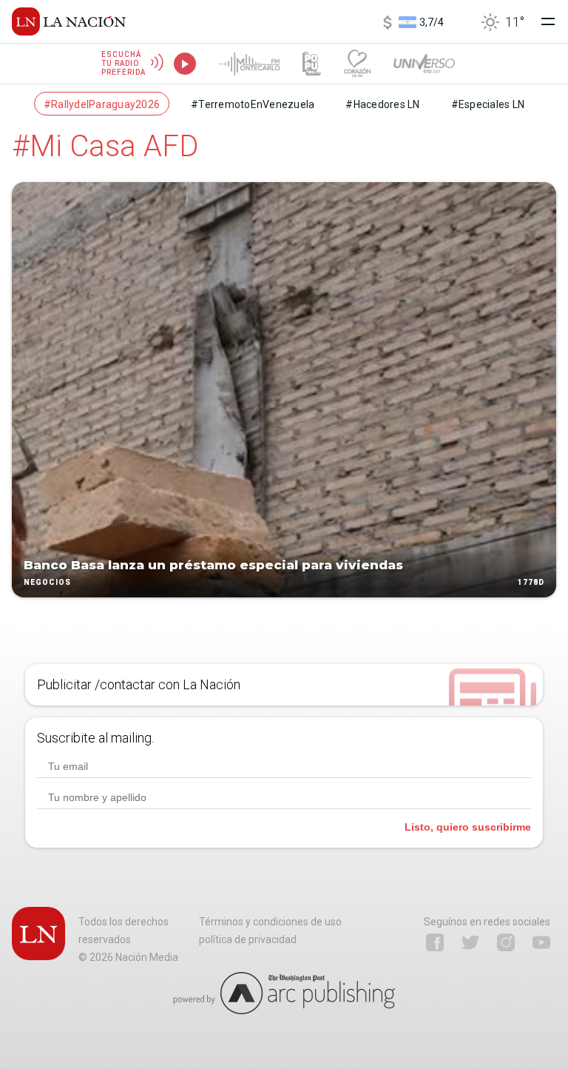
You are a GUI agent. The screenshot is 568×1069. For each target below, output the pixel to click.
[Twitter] (470, 942)
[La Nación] (69, 21)
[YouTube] (541, 942)
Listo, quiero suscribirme (468, 827)
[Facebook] (435, 942)
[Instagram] (506, 942)
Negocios (47, 582)
